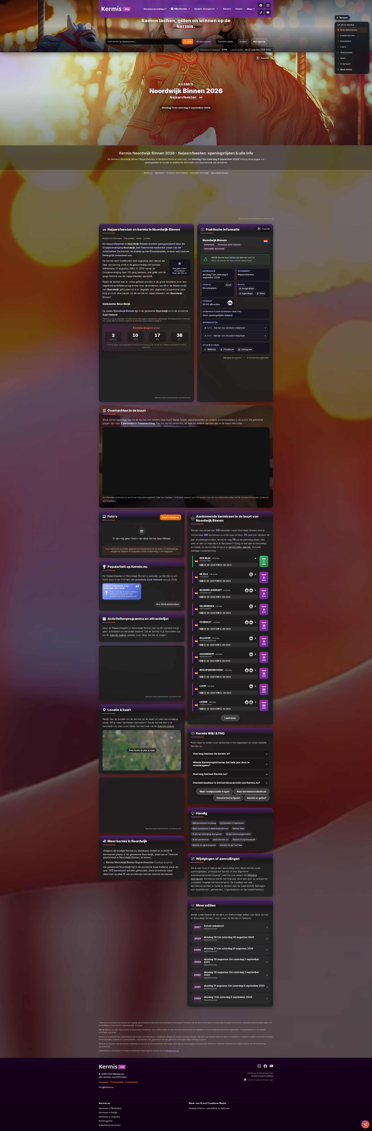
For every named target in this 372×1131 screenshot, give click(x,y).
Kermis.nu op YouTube (231, 845)
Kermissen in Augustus (109, 1116)
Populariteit (129, 238)
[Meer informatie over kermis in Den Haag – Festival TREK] (230, 561)
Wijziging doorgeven (232, 358)
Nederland (159, 173)
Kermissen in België (108, 1112)
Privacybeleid (116, 1082)
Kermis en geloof (256, 798)
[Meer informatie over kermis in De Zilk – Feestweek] (230, 577)
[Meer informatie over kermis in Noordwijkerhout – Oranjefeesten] (230, 593)
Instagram (247, 349)
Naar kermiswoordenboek (251, 791)
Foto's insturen (170, 517)
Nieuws (227, 8)
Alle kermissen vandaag (204, 823)
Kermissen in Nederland (110, 1108)
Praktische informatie (112, 238)
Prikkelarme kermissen (109, 1125)
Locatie (147, 238)
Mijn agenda (259, 41)
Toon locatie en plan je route (142, 750)
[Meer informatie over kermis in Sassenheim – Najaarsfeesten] (230, 657)
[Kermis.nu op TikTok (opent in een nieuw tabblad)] (261, 12)
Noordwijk (133, 243)
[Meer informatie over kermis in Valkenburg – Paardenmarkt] (230, 609)
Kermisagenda (105, 1121)
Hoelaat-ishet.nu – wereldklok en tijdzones (209, 1108)
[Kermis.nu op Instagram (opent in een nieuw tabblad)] (268, 5)
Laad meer (230, 718)
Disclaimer (104, 1082)
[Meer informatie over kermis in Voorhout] (230, 625)
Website (212, 349)
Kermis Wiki (238, 828)
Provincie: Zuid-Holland (229, 244)
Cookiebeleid (131, 1082)
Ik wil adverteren (201, 839)
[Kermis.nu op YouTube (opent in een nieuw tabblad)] (268, 12)
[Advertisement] (186, 196)
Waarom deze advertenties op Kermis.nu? (256, 219)
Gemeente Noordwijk (199, 173)
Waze (262, 293)
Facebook (229, 349)
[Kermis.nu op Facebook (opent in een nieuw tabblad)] (261, 5)
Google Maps (248, 288)
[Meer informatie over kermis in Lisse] (230, 689)
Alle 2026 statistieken (167, 604)
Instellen (243, 42)
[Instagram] (259, 1066)
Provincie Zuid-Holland (177, 173)
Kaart (228, 285)
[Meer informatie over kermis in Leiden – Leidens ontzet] (230, 705)
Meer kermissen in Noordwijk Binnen (210, 828)
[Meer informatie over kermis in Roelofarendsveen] (230, 673)
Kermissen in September (232, 823)
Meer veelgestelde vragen (214, 791)
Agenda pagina (118, 635)
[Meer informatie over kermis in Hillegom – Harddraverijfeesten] (230, 641)
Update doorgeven (204, 8)
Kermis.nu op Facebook (244, 839)
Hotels (238, 8)
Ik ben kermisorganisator (258, 358)
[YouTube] (271, 1066)
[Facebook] (265, 1066)
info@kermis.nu (172, 1051)
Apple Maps (247, 293)
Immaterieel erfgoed (228, 798)
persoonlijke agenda (239, 547)
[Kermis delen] (365, 1124)
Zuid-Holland (109, 314)
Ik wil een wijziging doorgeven (207, 834)
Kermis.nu (148, 173)
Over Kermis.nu (220, 839)
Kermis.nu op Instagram (204, 845)
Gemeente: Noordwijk (214, 248)
